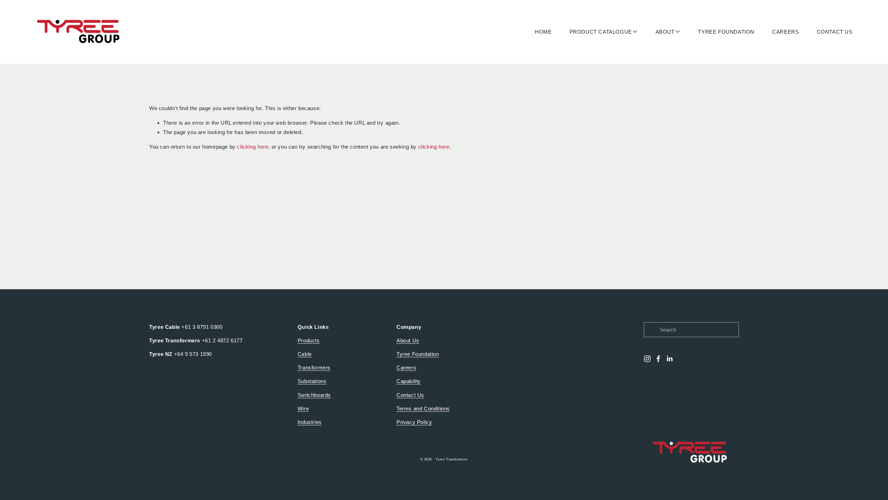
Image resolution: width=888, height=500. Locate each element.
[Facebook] (658, 358)
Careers (406, 367)
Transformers (314, 367)
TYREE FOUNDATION (726, 32)
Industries (310, 422)
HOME (543, 32)
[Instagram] (647, 358)
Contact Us (410, 395)
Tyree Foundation (417, 354)
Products (309, 340)
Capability (408, 381)
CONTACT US (835, 32)
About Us (407, 340)
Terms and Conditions (423, 408)
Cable (305, 354)
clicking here (252, 147)
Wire (303, 408)
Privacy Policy (414, 422)
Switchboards (314, 395)
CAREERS (785, 32)
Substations (312, 381)
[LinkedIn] (669, 358)
